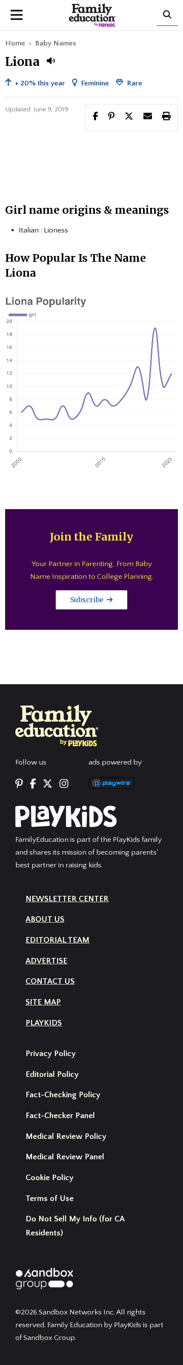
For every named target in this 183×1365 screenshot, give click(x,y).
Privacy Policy (51, 1053)
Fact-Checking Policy (63, 1094)
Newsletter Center (67, 899)
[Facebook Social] (33, 784)
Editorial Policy (52, 1074)
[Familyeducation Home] (56, 725)
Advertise (46, 961)
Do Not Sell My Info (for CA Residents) (75, 1226)
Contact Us (50, 981)
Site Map (43, 1002)
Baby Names (55, 43)
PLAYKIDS (44, 1023)
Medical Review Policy (66, 1136)
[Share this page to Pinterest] (111, 117)
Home (15, 43)
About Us (45, 919)
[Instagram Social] (64, 784)
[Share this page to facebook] (95, 117)
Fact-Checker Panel (60, 1115)
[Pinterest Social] (19, 784)
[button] (50, 61)
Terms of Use (50, 1198)
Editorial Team (57, 940)
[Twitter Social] (47, 784)
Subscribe (87, 599)
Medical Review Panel (65, 1157)
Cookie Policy (50, 1177)
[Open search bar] (167, 15)
